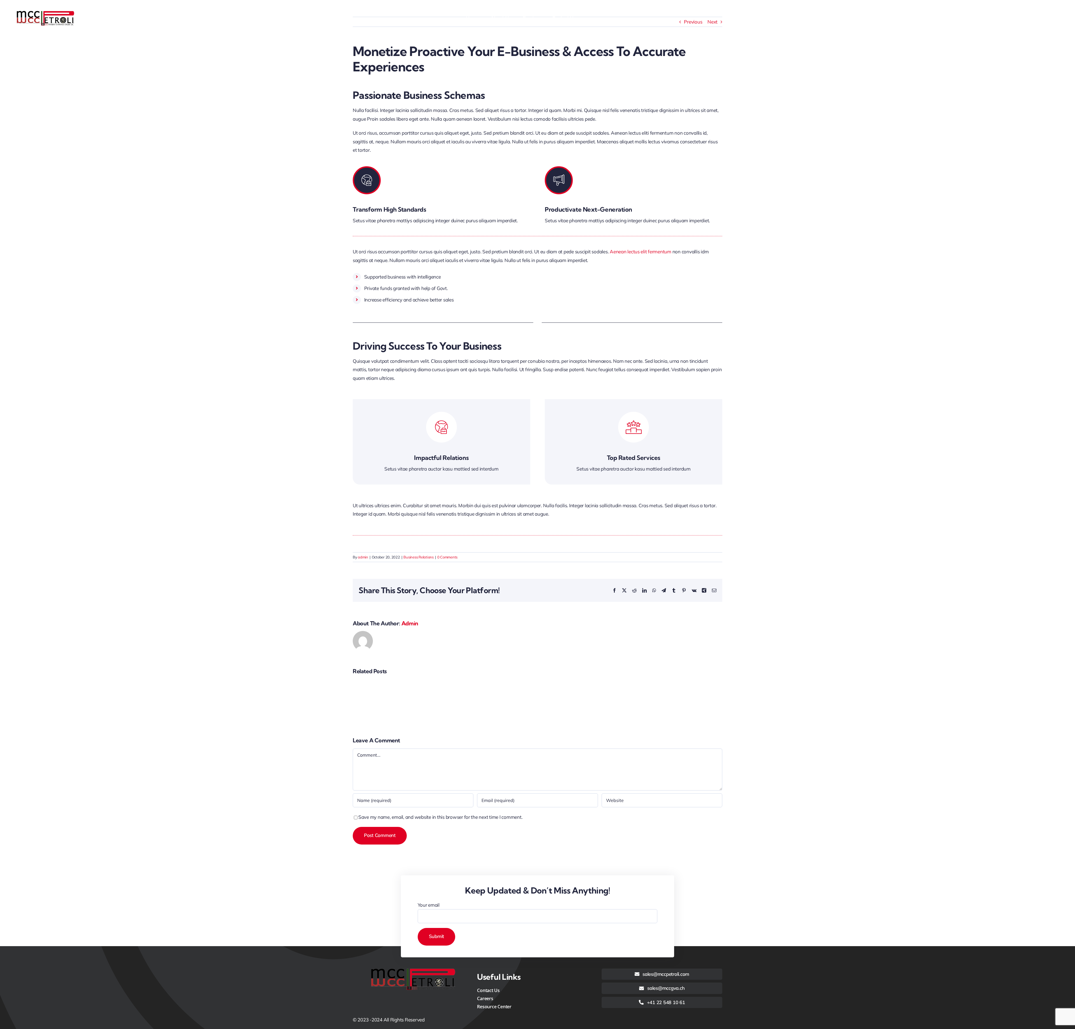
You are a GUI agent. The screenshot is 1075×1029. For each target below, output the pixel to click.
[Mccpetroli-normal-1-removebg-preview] (45, 13)
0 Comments (447, 557)
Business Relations (418, 557)
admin (363, 557)
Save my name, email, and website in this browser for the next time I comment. (440, 817)
